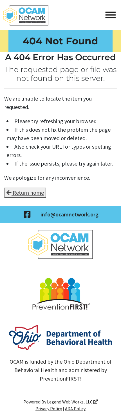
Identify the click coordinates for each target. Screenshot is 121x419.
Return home (28, 192)
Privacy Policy (48, 408)
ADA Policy (75, 408)
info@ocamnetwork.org (69, 214)
